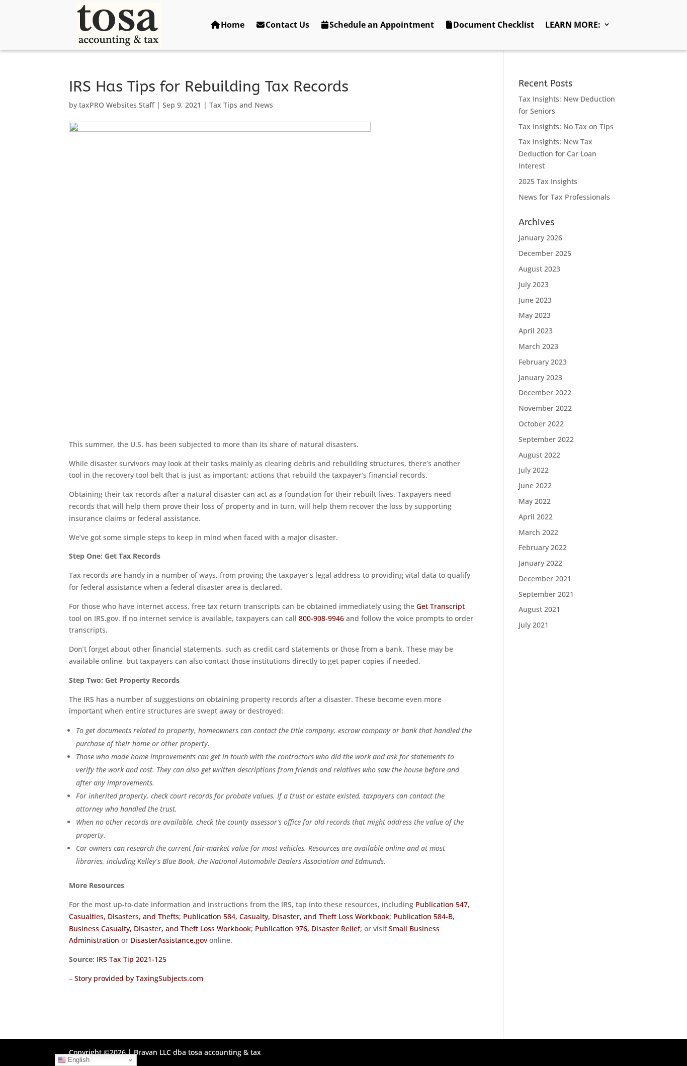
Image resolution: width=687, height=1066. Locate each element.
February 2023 (543, 362)
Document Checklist (493, 24)
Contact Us (287, 24)
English (78, 1059)
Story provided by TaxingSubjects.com (138, 978)
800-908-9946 (321, 618)
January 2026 (540, 237)
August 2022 (539, 455)
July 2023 (534, 284)
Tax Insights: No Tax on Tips (566, 126)
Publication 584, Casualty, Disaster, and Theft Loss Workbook (286, 916)
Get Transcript (440, 606)
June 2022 (535, 485)
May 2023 (535, 315)
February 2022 (543, 547)
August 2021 (539, 609)
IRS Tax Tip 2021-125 (131, 959)
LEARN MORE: (572, 24)
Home (232, 24)
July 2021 (534, 625)
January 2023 (540, 377)
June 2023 (535, 300)
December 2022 (545, 392)
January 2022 (540, 563)
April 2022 (536, 516)
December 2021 (545, 578)
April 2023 (536, 330)
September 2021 (546, 594)
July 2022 (534, 470)
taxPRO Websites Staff (116, 105)
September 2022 (546, 439)
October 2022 (541, 423)
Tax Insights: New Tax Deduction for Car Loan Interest (557, 153)
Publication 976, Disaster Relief (307, 928)
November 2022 (545, 408)
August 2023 (539, 269)
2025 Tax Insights (548, 181)
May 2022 (535, 501)
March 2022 (538, 532)
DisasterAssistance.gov (168, 940)
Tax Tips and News (241, 105)
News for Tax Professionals (564, 197)
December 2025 (545, 253)
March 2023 (538, 346)
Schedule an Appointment (381, 24)
